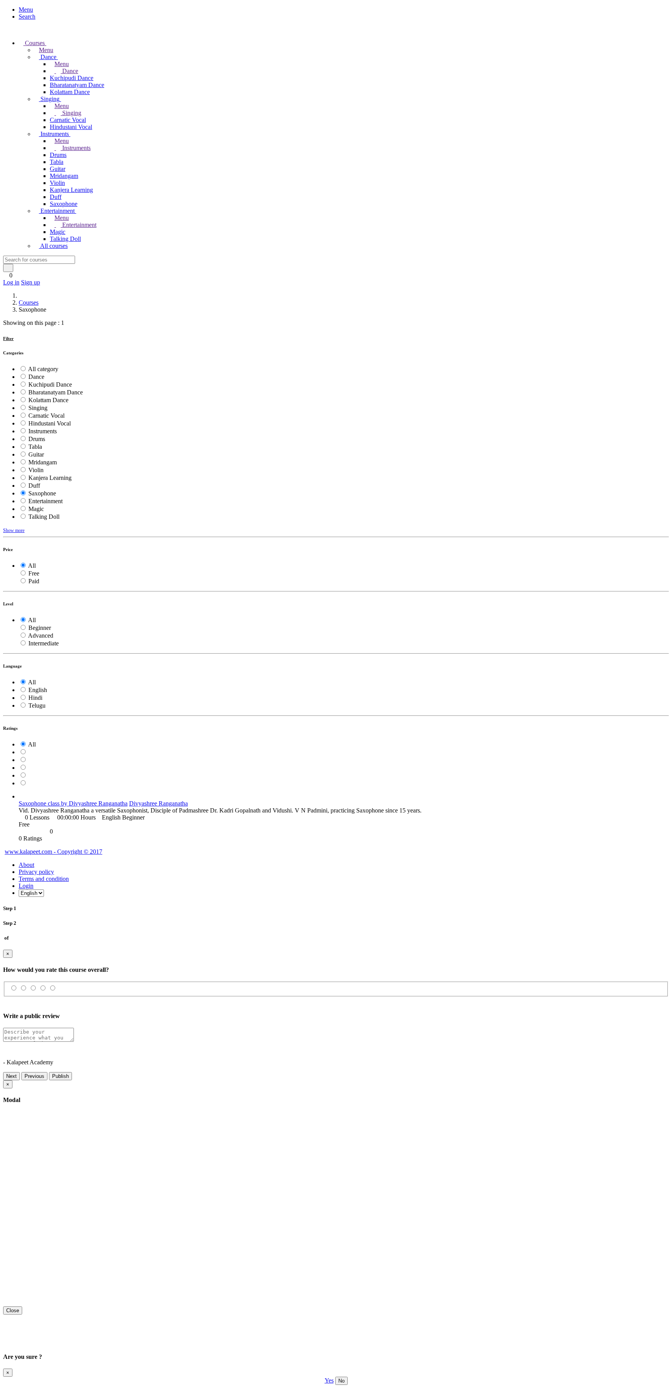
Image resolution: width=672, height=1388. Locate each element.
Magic (57, 231)
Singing (71, 113)
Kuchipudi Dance (71, 78)
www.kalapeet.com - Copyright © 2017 (53, 851)
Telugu (37, 705)
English (37, 690)
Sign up (30, 282)
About (26, 864)
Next (11, 1076)
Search (27, 16)
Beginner (39, 627)
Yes (329, 1380)
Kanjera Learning (71, 190)
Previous (34, 1076)
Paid (33, 581)
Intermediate (43, 643)
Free (33, 573)
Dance (69, 71)
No (341, 1381)
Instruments (76, 148)
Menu (26, 9)
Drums (58, 155)
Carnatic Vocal (68, 120)
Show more (13, 530)
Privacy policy (36, 871)
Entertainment (78, 224)
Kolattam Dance (70, 92)
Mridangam (64, 176)
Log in (11, 282)
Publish (60, 1076)
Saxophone (63, 204)
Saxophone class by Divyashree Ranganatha (73, 803)
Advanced (40, 635)
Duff (55, 197)
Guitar (57, 169)
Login (26, 885)
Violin (57, 183)
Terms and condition (44, 878)
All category (43, 369)
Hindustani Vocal (71, 127)
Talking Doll (65, 238)
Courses (28, 302)
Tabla (56, 162)
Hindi (35, 697)
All (32, 565)
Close (12, 1310)
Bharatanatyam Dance (77, 85)
